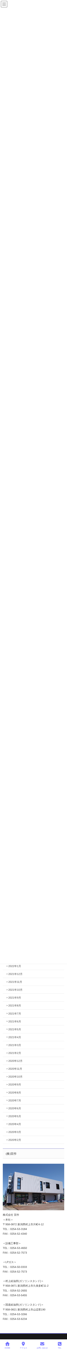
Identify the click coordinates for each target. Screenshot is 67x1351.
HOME (7, 1348)
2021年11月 (15, 981)
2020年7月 (14, 1100)
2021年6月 (14, 1021)
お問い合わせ (42, 1348)
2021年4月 (14, 1037)
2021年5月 (14, 1029)
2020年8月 (14, 1092)
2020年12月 (15, 1060)
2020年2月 (14, 1139)
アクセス (23, 1348)
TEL (59, 1348)
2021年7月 (14, 1013)
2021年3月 (14, 1045)
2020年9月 (14, 1084)
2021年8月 (14, 1005)
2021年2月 (14, 1052)
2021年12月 (15, 973)
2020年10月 (15, 1076)
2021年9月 (14, 997)
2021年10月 (15, 989)
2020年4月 (14, 1124)
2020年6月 (14, 1108)
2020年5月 (14, 1116)
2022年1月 (14, 966)
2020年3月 (14, 1131)
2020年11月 (15, 1068)
